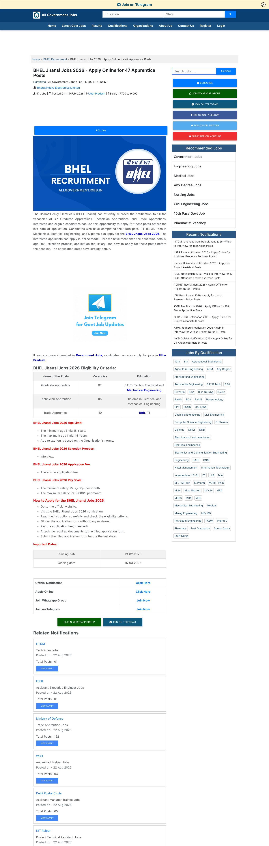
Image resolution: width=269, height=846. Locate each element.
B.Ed (227, 384)
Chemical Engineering (187, 414)
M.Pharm (199, 482)
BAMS (178, 399)
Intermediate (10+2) (186, 475)
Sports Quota (222, 528)
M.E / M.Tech (182, 482)
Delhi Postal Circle (48, 793)
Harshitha (39, 82)
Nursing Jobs (184, 195)
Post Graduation (200, 528)
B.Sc (191, 391)
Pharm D (222, 520)
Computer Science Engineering (193, 422)
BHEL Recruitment (55, 59)
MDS (198, 497)
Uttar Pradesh (96, 93)
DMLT (191, 429)
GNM (206, 460)
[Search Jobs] (230, 14)
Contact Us (186, 25)
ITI (204, 475)
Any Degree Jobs (187, 185)
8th (186, 361)
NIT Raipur (43, 830)
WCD (39, 756)
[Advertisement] (134, 43)
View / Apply (47, 668)
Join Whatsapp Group (80, 622)
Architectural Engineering (190, 376)
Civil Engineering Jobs (191, 204)
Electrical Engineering (187, 444)
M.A (220, 475)
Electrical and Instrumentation (192, 437)
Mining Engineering (186, 513)
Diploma (179, 429)
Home (52, 25)
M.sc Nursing (192, 490)
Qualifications (117, 25)
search (227, 71)
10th (177, 361)
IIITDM (40, 644)
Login (221, 25)
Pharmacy (181, 528)
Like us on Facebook (205, 114)
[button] (263, 4)
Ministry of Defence (49, 718)
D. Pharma (222, 422)
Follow (101, 130)
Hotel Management (186, 467)
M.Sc (178, 490)
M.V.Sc (208, 490)
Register (205, 25)
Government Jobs (188, 157)
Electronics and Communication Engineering (201, 452)
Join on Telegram (136, 4)
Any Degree (224, 369)
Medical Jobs (184, 176)
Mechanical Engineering (189, 505)
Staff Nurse (181, 535)
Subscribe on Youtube (206, 136)
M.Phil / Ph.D (216, 482)
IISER (39, 681)
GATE (196, 460)
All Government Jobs (55, 15)
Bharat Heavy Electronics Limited (58, 87)
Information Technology (215, 467)
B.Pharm (180, 391)
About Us (165, 25)
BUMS (187, 406)
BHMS (198, 399)
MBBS (178, 497)
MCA (188, 497)
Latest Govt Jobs (74, 25)
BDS (188, 399)
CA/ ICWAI (201, 406)
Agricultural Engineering (189, 369)
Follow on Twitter (206, 125)
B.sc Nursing (205, 391)
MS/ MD (206, 513)
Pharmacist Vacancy (190, 223)
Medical (211, 505)
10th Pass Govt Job (189, 213)
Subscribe (206, 82)
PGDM (209, 520)
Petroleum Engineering (188, 520)
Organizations (143, 25)
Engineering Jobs (187, 166)
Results (97, 25)
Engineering (182, 460)
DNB (202, 429)
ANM (210, 369)
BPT (177, 406)
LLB (212, 475)
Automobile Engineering (189, 384)
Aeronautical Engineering (207, 361)
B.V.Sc (221, 391)
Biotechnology (214, 399)
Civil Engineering (214, 414)
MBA (219, 490)
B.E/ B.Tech (214, 384)
